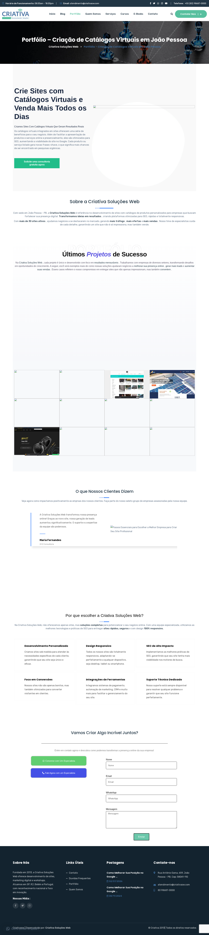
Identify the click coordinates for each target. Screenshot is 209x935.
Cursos (125, 13)
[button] (23, 929)
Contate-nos (188, 14)
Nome (109, 759)
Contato (153, 13)
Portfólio (75, 13)
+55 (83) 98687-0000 (195, 3)
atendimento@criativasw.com (84, 3)
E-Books (138, 13)
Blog (62, 13)
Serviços (110, 13)
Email (109, 776)
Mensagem (111, 809)
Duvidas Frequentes (80, 878)
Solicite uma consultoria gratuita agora (37, 163)
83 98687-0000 (166, 890)
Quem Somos (93, 13)
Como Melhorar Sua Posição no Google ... (125, 874)
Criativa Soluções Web (58, 927)
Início (52, 13)
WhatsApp (111, 792)
